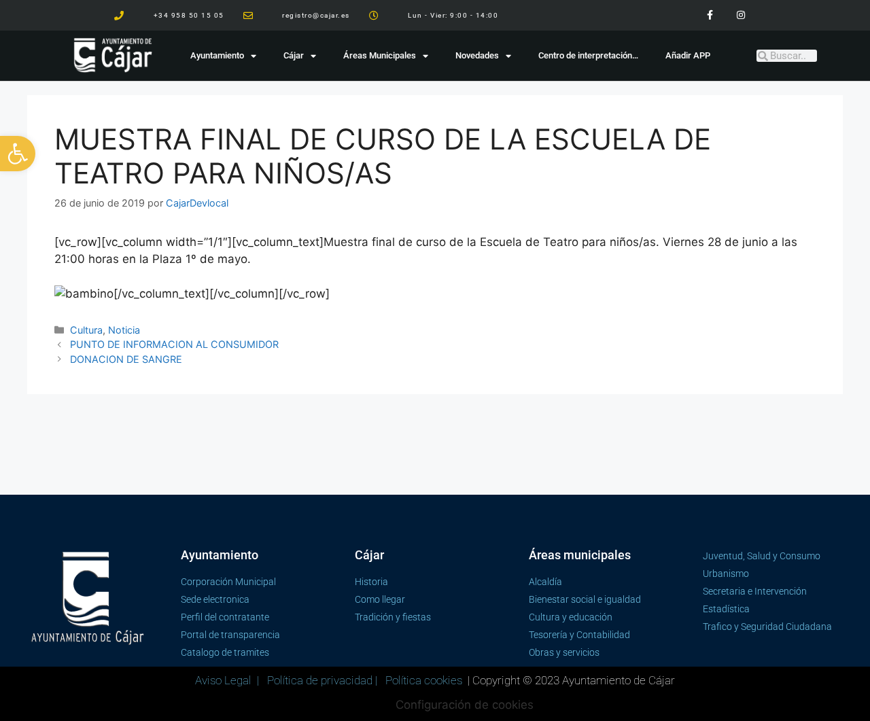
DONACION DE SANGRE (126, 359)
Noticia (124, 330)
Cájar (293, 55)
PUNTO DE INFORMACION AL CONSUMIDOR (174, 344)
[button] (17, 153)
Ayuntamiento (217, 55)
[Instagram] (740, 15)
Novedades (477, 55)
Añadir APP (687, 55)
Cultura (86, 330)
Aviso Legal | (228, 680)
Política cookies (423, 680)
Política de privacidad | (323, 680)
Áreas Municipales (379, 55)
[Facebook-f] (710, 15)
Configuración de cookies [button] (465, 704)
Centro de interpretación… (588, 55)
